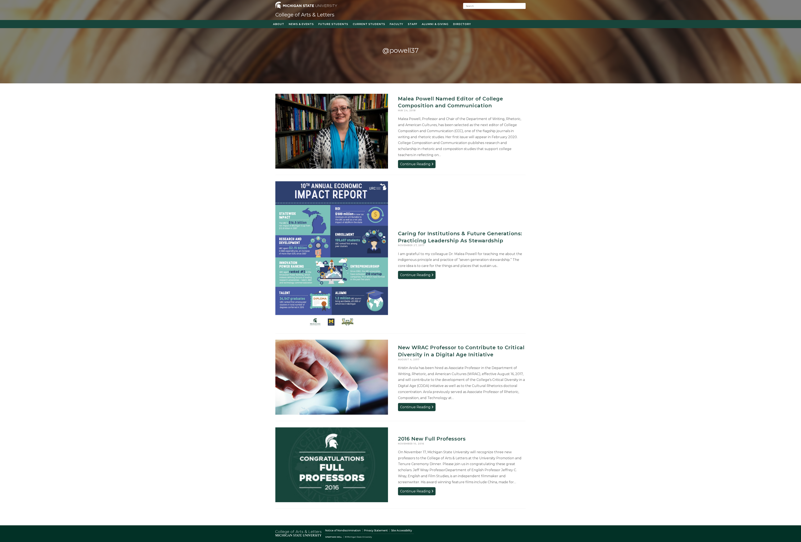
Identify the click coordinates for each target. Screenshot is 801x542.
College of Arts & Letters (304, 15)
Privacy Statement (376, 530)
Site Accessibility (401, 530)
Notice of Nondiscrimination (343, 530)
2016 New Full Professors (432, 439)
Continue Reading (418, 165)
